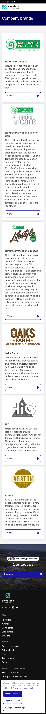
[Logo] (10, 7)
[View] (23, 45)
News (4, 654)
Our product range (10, 646)
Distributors (7, 632)
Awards (5, 624)
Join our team (8, 658)
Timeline (6, 636)
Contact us (7, 662)
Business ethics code (11, 672)
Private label (8, 650)
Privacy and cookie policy (24, 688)
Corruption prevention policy (15, 676)
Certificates (7, 628)
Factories (6, 620)
